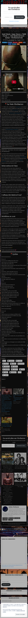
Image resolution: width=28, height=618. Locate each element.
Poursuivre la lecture (14, 21)
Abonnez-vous (19, 17)
